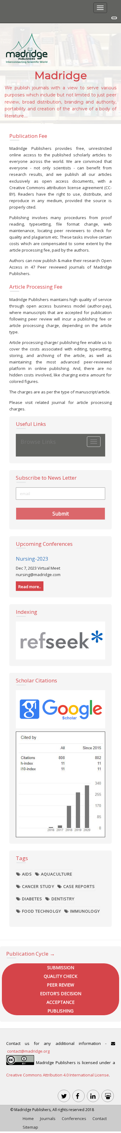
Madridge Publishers (32, 1109)
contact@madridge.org (28, 1051)
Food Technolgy (41, 911)
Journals (48, 1118)
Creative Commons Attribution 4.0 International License (57, 1075)
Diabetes (31, 899)
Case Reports (78, 886)
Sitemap (30, 1127)
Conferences (74, 1118)
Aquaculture (56, 874)
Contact (99, 1118)
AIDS (26, 874)
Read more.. (29, 586)
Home (28, 1118)
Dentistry (62, 899)
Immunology (84, 911)
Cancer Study (37, 886)
